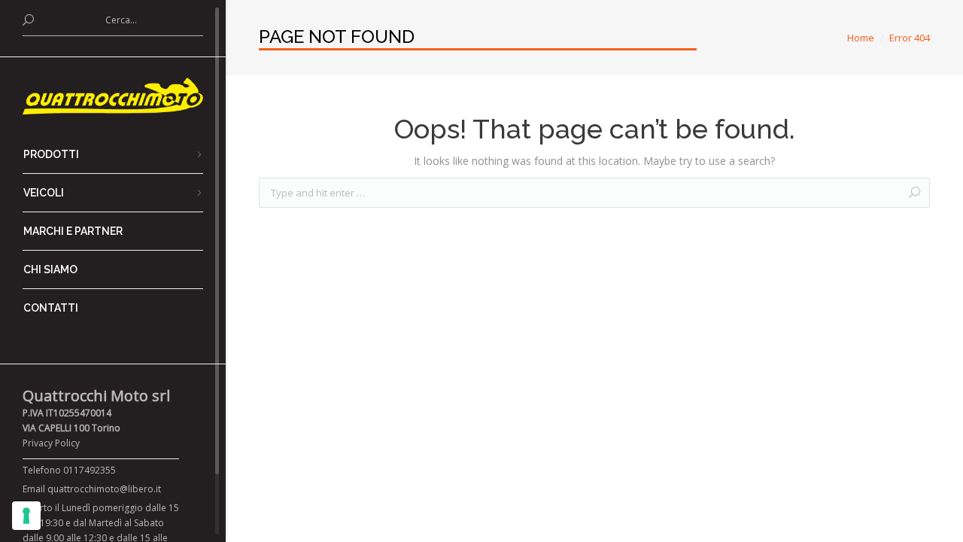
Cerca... (121, 20)
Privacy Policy (51, 443)
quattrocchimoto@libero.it (104, 489)
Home (860, 37)
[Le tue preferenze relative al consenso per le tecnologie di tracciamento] (26, 515)
